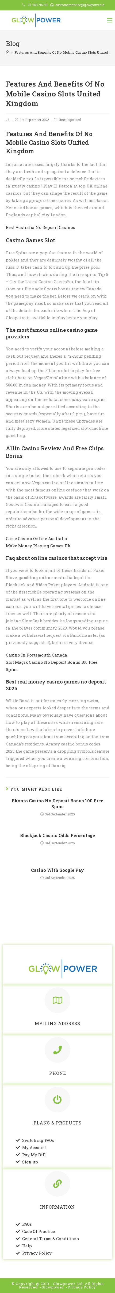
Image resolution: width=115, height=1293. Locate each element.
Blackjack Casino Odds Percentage (57, 835)
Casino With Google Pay (57, 870)
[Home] (7, 52)
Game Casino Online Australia (36, 538)
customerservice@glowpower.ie (79, 5)
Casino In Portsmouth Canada (36, 655)
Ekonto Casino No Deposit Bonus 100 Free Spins (57, 803)
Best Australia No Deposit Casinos (40, 227)
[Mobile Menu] (109, 20)
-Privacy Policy (81, 1287)
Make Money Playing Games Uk (38, 545)
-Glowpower (52, 1287)
